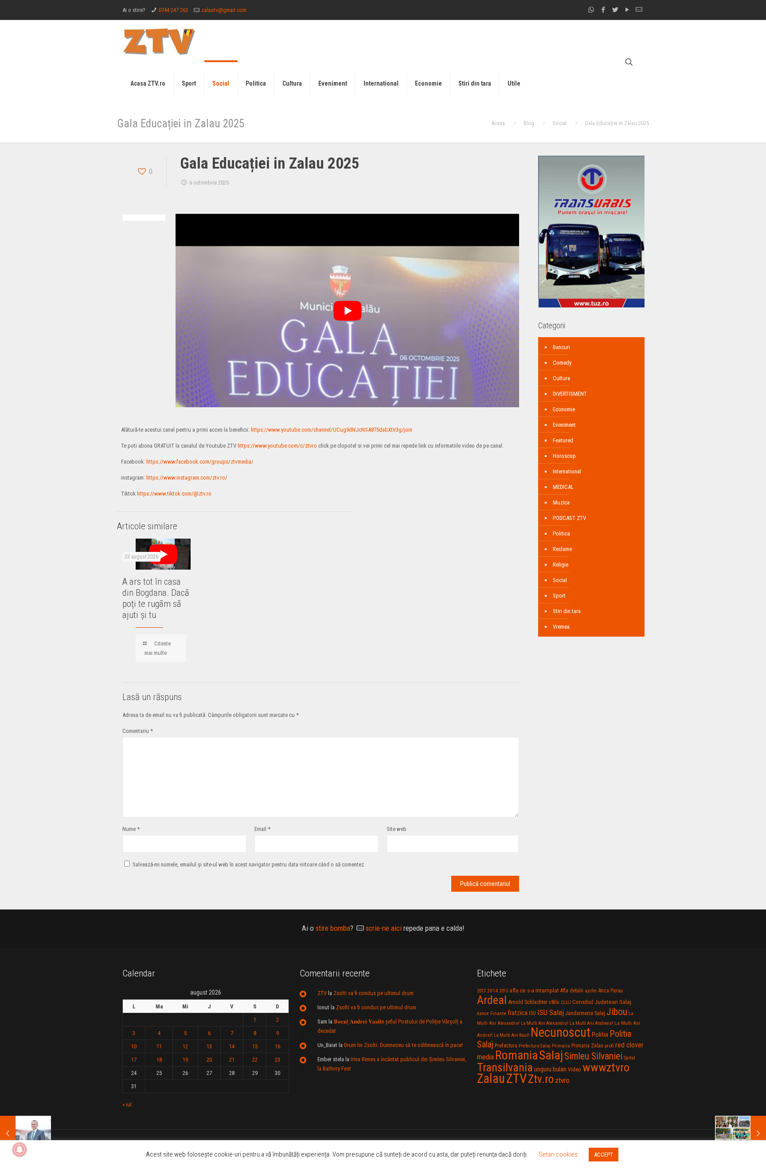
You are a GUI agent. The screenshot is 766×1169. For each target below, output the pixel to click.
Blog (529, 123)
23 (277, 1059)
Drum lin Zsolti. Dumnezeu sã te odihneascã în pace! (403, 1045)
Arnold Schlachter (527, 1002)
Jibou (616, 1011)
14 (231, 1046)
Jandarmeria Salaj (585, 1013)
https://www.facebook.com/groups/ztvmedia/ (200, 461)
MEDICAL (563, 487)
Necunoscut (560, 1032)
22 (255, 1059)
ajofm (591, 991)
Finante (498, 1013)
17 (134, 1059)
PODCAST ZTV (569, 518)
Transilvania (505, 1067)
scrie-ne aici (384, 928)
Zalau (491, 1078)
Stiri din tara (567, 611)
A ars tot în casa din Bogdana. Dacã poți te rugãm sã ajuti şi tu (155, 598)
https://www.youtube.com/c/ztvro (277, 445)
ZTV (322, 993)
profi (609, 1046)
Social (559, 123)
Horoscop (564, 456)
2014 (492, 991)
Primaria (561, 1046)
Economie (564, 409)
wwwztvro (605, 1067)
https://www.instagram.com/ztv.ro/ (186, 477)
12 (185, 1046)
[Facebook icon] (603, 10)
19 (185, 1059)
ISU (532, 1013)
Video (574, 1069)
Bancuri (561, 347)
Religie (560, 564)
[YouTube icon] (627, 10)
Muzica (561, 502)
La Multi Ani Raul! (511, 1035)
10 (134, 1046)
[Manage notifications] (19, 1149)
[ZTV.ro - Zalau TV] (159, 41)
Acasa (498, 123)
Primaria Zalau (587, 1046)
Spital (629, 1058)
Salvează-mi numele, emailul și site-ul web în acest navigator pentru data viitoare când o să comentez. (249, 864)
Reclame (562, 549)
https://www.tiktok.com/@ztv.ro (174, 493)
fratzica (518, 1013)
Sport (559, 595)
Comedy (562, 362)
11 (159, 1046)
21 (231, 1059)
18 (159, 1059)
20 (209, 1059)
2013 (481, 991)
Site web (396, 829)
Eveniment (564, 424)
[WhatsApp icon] (591, 10)
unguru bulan (550, 1069)
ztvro (562, 1080)
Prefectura (506, 1046)
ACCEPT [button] (603, 1154)
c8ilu (554, 1002)
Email (262, 829)
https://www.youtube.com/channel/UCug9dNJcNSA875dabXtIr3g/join (331, 429)
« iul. (127, 1104)
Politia (600, 1035)
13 (209, 1046)
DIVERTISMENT (570, 393)
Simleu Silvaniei (593, 1056)
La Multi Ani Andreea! (591, 1023)
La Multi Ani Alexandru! (544, 1023)
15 (255, 1046)
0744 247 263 (173, 10)
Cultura (561, 378)
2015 (503, 991)
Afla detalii (571, 991)
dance (483, 1013)
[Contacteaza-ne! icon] (639, 10)
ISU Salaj (550, 1012)
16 (277, 1046)
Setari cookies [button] (558, 1154)
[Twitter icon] (615, 10)
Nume (131, 829)
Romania (516, 1055)
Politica (561, 533)
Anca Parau (610, 990)
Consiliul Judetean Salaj (601, 1001)
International (567, 471)
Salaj (551, 1055)
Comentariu (137, 731)
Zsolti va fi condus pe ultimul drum (373, 993)
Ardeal (492, 1000)
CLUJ (566, 1002)
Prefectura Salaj (535, 1046)
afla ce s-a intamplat (534, 990)
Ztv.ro (541, 1079)
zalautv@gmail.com (223, 10)
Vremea (561, 626)
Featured (563, 440)
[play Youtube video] (347, 310)
